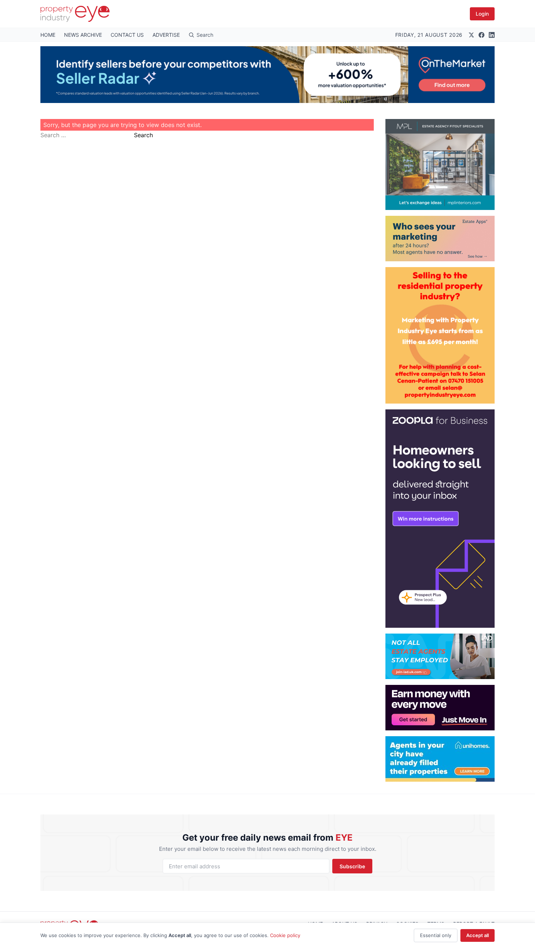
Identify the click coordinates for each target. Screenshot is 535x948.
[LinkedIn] (492, 35)
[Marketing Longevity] (440, 238)
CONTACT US (127, 35)
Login (482, 14)
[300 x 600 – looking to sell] (440, 518)
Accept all (477, 935)
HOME (47, 35)
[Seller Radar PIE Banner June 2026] (267, 74)
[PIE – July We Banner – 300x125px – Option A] (440, 707)
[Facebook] (481, 35)
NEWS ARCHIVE (83, 35)
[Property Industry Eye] (75, 14)
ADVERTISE (166, 35)
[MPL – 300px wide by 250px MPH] (440, 164)
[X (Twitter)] (471, 35)
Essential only (435, 935)
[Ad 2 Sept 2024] (440, 335)
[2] (440, 759)
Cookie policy (285, 935)
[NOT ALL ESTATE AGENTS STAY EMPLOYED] (440, 656)
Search (143, 135)
